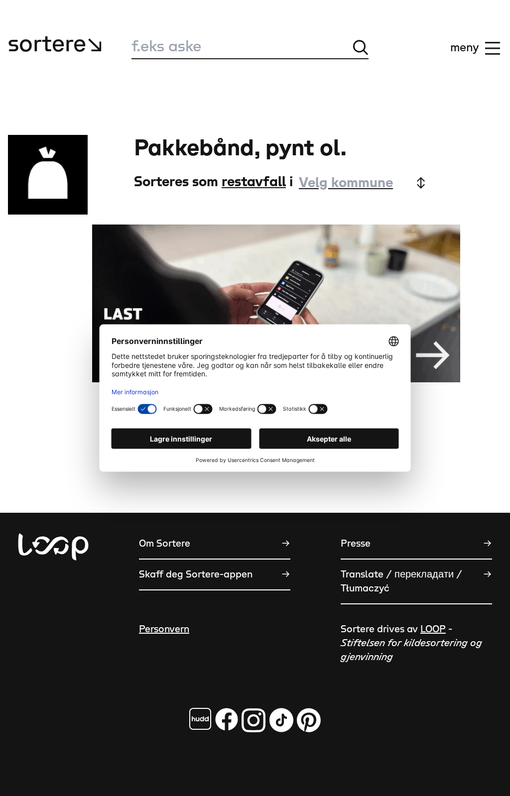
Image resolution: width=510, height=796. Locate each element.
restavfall (254, 182)
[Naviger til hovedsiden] (53, 590)
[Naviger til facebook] (200, 719)
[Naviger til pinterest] (309, 720)
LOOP (433, 629)
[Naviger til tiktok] (281, 720)
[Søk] (361, 47)
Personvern (164, 629)
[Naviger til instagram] (253, 720)
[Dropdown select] (361, 183)
